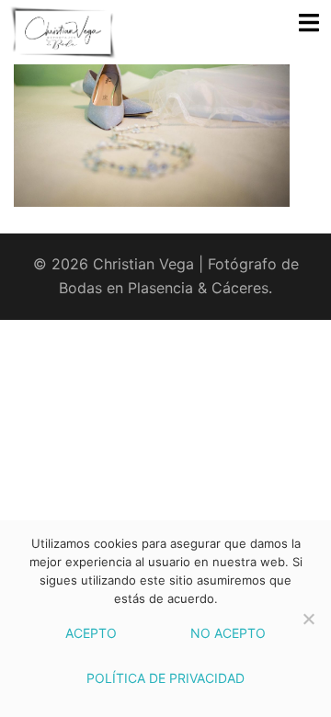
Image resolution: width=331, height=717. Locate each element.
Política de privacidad (165, 678)
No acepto (228, 633)
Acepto (91, 633)
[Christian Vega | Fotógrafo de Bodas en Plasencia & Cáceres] (85, 32)
